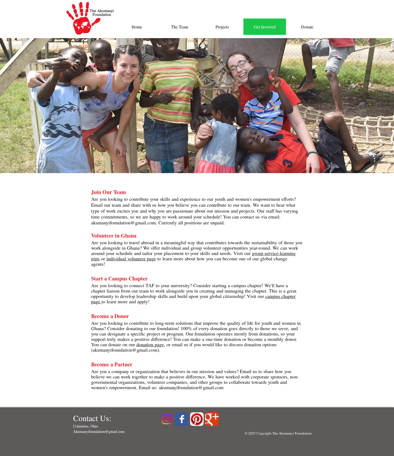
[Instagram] (167, 419)
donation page (150, 344)
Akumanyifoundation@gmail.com (99, 431)
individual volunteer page (131, 258)
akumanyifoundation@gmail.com (123, 222)
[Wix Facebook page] (182, 419)
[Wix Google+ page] (212, 419)
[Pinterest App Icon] (197, 419)
